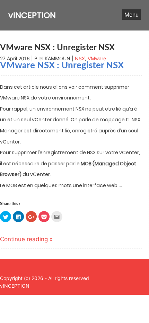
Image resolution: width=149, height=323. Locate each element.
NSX (80, 58)
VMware (97, 58)
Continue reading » (26, 239)
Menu (131, 14)
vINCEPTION (32, 15)
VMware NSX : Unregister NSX (57, 48)
